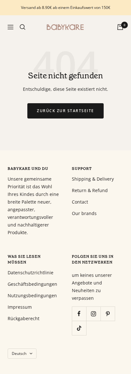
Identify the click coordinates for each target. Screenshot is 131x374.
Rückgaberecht (23, 318)
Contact (80, 202)
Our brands (84, 213)
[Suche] (22, 27)
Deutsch (19, 353)
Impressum (20, 307)
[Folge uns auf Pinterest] (107, 313)
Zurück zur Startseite (65, 110)
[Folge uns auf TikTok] (79, 328)
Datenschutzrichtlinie (30, 273)
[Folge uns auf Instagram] (93, 313)
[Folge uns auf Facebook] (79, 313)
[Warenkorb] (120, 27)
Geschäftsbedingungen (32, 284)
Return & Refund (90, 190)
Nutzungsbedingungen (32, 295)
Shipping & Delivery (93, 179)
